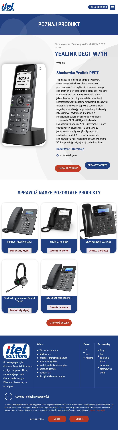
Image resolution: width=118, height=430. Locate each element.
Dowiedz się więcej (19, 250)
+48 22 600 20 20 (98, 7)
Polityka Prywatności (97, 410)
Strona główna (62, 44)
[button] (112, 7)
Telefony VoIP (79, 44)
